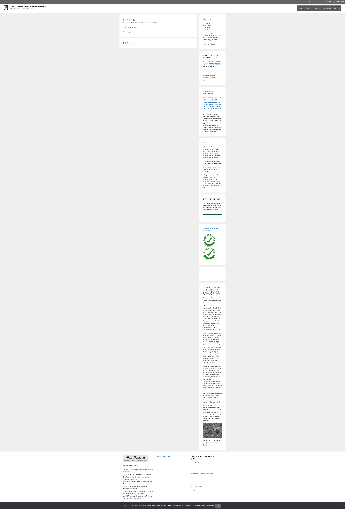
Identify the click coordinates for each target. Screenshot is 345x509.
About (308, 8)
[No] (343, 505)
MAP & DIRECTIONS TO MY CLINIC (210, 78)
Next (129, 43)
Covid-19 (316, 8)
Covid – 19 (129, 19)
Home (300, 8)
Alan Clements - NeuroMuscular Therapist (28, 7)
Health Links (327, 8)
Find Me (337, 8)
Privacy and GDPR (163, 456)
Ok (218, 505)
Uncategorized (129, 32)
